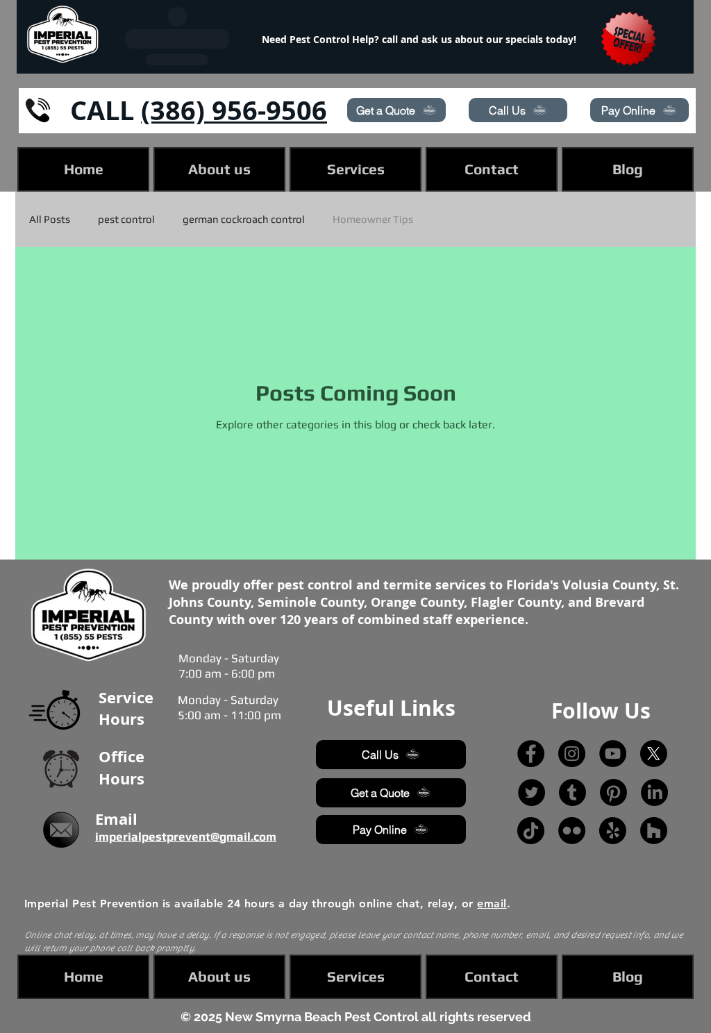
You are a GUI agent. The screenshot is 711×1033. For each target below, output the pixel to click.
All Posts (49, 219)
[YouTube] (612, 753)
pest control (126, 219)
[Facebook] (530, 753)
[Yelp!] (612, 830)
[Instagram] (571, 753)
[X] (653, 753)
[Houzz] (653, 830)
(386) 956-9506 (234, 110)
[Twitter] (531, 792)
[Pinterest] (613, 792)
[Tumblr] (572, 792)
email (491, 903)
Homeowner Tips (373, 219)
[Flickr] (571, 830)
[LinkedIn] (654, 792)
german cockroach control (244, 219)
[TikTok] (530, 830)
